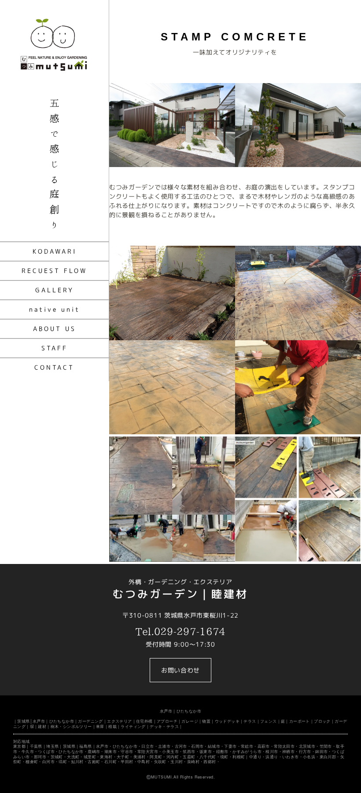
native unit (54, 309)
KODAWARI (55, 251)
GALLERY (54, 290)
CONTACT (54, 367)
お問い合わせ (180, 670)
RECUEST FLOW (54, 270)
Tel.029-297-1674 (180, 631)
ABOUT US (54, 328)
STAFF (54, 348)
